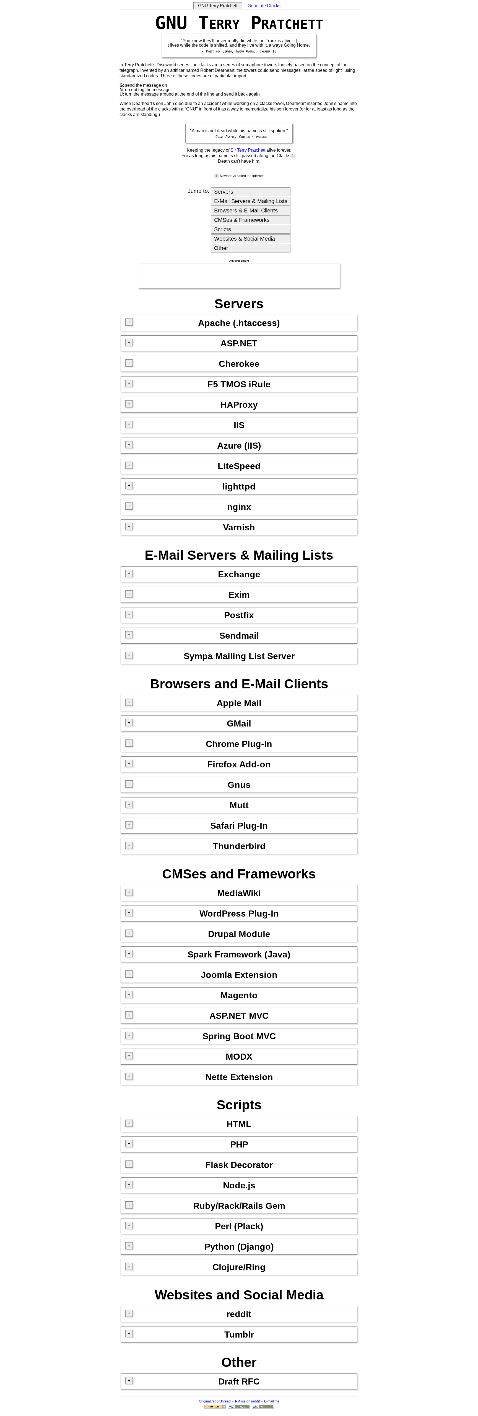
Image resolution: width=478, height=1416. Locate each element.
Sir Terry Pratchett (247, 150)
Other (221, 248)
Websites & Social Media (244, 239)
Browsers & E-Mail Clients (246, 210)
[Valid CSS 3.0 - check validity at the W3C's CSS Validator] (263, 1408)
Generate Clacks (264, 5)
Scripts (222, 229)
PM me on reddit (247, 1401)
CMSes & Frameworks (241, 220)
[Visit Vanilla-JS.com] (215, 1408)
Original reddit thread (215, 1401)
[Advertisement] (239, 276)
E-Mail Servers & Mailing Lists (250, 201)
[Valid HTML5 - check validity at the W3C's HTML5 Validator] (239, 1408)
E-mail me (271, 1401)
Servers (223, 192)
